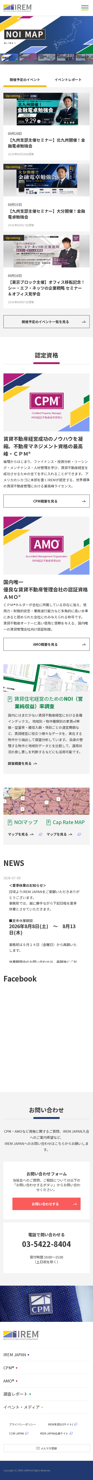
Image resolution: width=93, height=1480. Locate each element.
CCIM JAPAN (16, 1433)
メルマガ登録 (49, 1448)
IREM (17, 8)
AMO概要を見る (45, 644)
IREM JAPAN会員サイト (54, 1433)
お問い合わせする (45, 1203)
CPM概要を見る (45, 501)
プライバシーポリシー (22, 1424)
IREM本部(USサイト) (60, 1424)
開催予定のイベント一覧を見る (45, 321)
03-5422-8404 (46, 1244)
